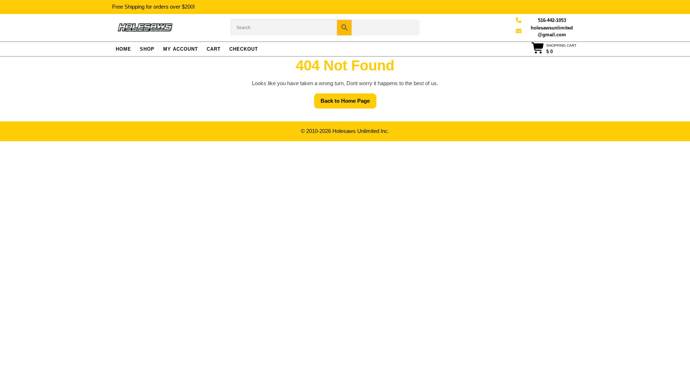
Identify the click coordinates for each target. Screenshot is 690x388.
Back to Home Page (348, 103)
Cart (214, 49)
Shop (147, 49)
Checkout (243, 49)
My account (180, 49)
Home (123, 49)
